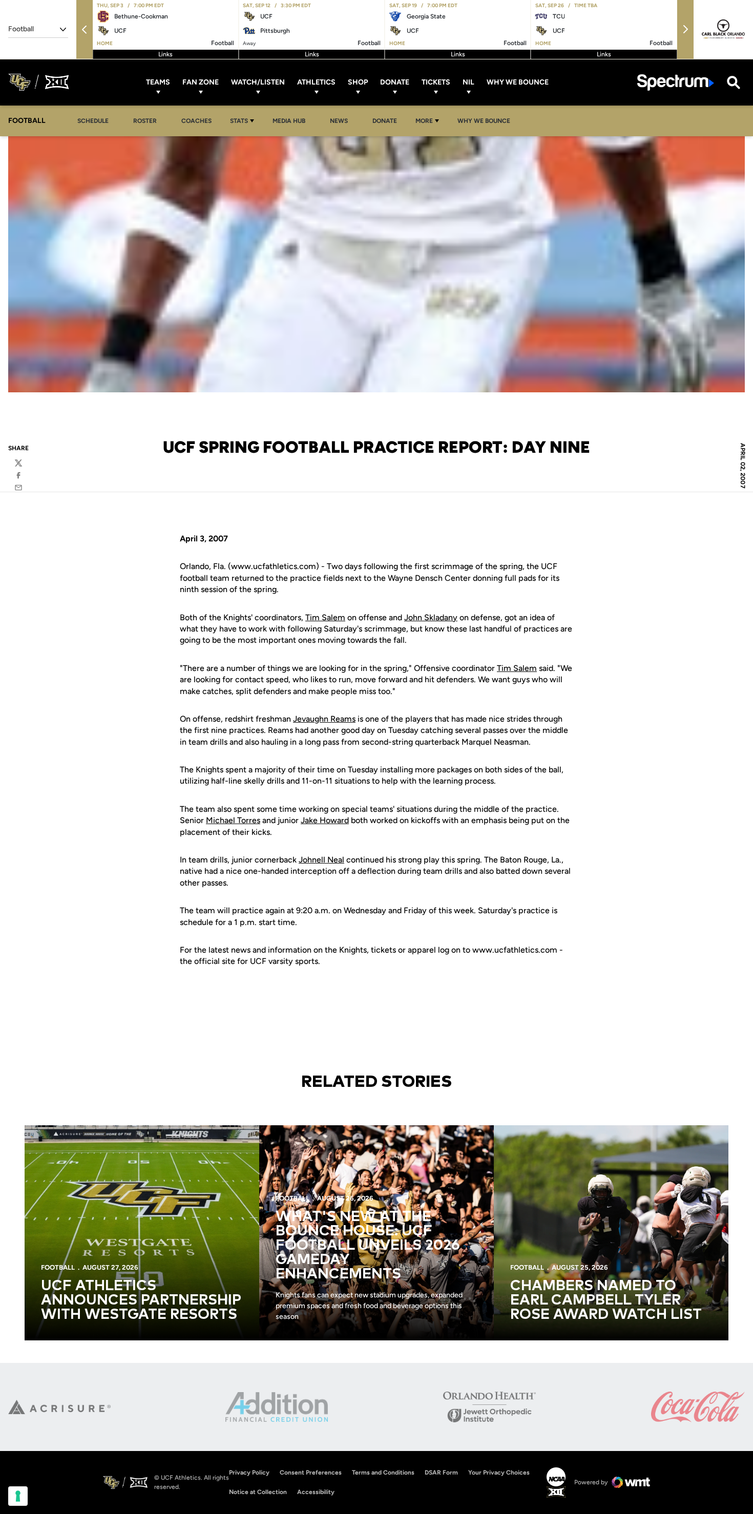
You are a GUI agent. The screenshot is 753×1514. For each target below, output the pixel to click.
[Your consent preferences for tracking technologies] (18, 1496)
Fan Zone (200, 82)
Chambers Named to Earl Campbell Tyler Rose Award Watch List (606, 1300)
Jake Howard (325, 820)
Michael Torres (233, 820)
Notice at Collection (258, 1492)
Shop (358, 82)
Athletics (316, 82)
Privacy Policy (249, 1472)
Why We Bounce (518, 82)
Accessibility (315, 1492)
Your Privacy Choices (499, 1472)
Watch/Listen (258, 82)
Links (165, 54)
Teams (158, 82)
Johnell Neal (321, 860)
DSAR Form (441, 1472)
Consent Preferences (311, 1472)
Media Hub (291, 120)
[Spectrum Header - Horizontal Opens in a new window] (675, 82)
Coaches (196, 120)
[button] (84, 29)
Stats (239, 120)
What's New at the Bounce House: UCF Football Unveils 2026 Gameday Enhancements (368, 1245)
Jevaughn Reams (324, 719)
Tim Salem (325, 617)
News (339, 120)
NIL (468, 82)
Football (58, 1267)
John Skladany (430, 617)
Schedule (93, 120)
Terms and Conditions (383, 1472)
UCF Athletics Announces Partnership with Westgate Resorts (141, 1300)
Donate (394, 82)
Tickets (436, 82)
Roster (145, 120)
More (424, 120)
